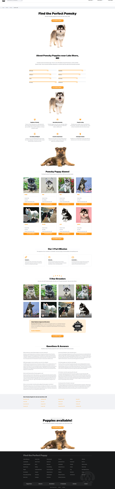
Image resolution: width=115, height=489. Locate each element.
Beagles (24, 469)
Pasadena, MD (25, 406)
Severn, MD (77, 399)
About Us (40, 483)
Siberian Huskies (84, 464)
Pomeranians (72, 461)
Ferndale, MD (43, 406)
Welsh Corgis (84, 466)
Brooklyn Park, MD (61, 399)
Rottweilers (72, 472)
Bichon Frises (25, 477)
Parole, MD (42, 401)
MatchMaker (51, 483)
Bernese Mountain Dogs (27, 474)
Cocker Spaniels (49, 459)
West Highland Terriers (85, 469)
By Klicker (63, 487)
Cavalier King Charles (38, 469)
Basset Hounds (25, 466)
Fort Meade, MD (78, 406)
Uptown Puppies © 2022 (53, 487)
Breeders (74, 483)
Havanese (60, 459)
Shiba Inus (83, 459)
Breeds (7, 7)
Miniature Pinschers (61, 474)
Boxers (36, 464)
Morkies (71, 459)
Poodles (71, 466)
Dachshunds (49, 461)
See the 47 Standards (35, 330)
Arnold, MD (25, 401)
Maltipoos (60, 472)
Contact (86, 483)
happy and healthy (61, 261)
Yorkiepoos (83, 474)
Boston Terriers (37, 461)
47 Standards (63, 483)
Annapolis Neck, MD (61, 406)
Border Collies (37, 459)
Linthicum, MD (78, 401)
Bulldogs (36, 466)
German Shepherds (50, 469)
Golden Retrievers (49, 472)
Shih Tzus (83, 461)
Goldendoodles (49, 474)
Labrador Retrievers (61, 466)
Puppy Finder (29, 483)
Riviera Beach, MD (26, 399)
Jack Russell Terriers (61, 461)
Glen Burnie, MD (43, 399)
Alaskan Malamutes (26, 459)
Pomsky (11, 7)
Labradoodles (60, 464)
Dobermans (48, 464)
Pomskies (71, 464)
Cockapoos (37, 477)
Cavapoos (36, 472)
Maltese (59, 469)
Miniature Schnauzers (61, 477)
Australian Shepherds (26, 464)
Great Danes (49, 477)
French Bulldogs (49, 466)
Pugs (71, 469)
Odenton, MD (60, 401)
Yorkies (83, 472)
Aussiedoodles (25, 461)
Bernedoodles (25, 472)
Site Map (59, 487)
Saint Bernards (72, 474)
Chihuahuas (37, 474)
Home (3, 7)
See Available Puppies (57, 20)
